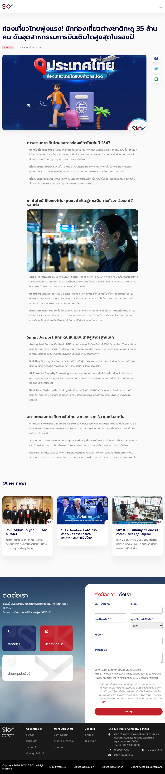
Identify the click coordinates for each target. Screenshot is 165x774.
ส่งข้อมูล (128, 711)
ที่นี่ (104, 702)
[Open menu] (161, 6)
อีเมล (134, 604)
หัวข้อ (98, 634)
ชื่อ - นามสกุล (102, 604)
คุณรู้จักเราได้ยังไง (141, 619)
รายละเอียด (101, 650)
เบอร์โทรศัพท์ (102, 619)
